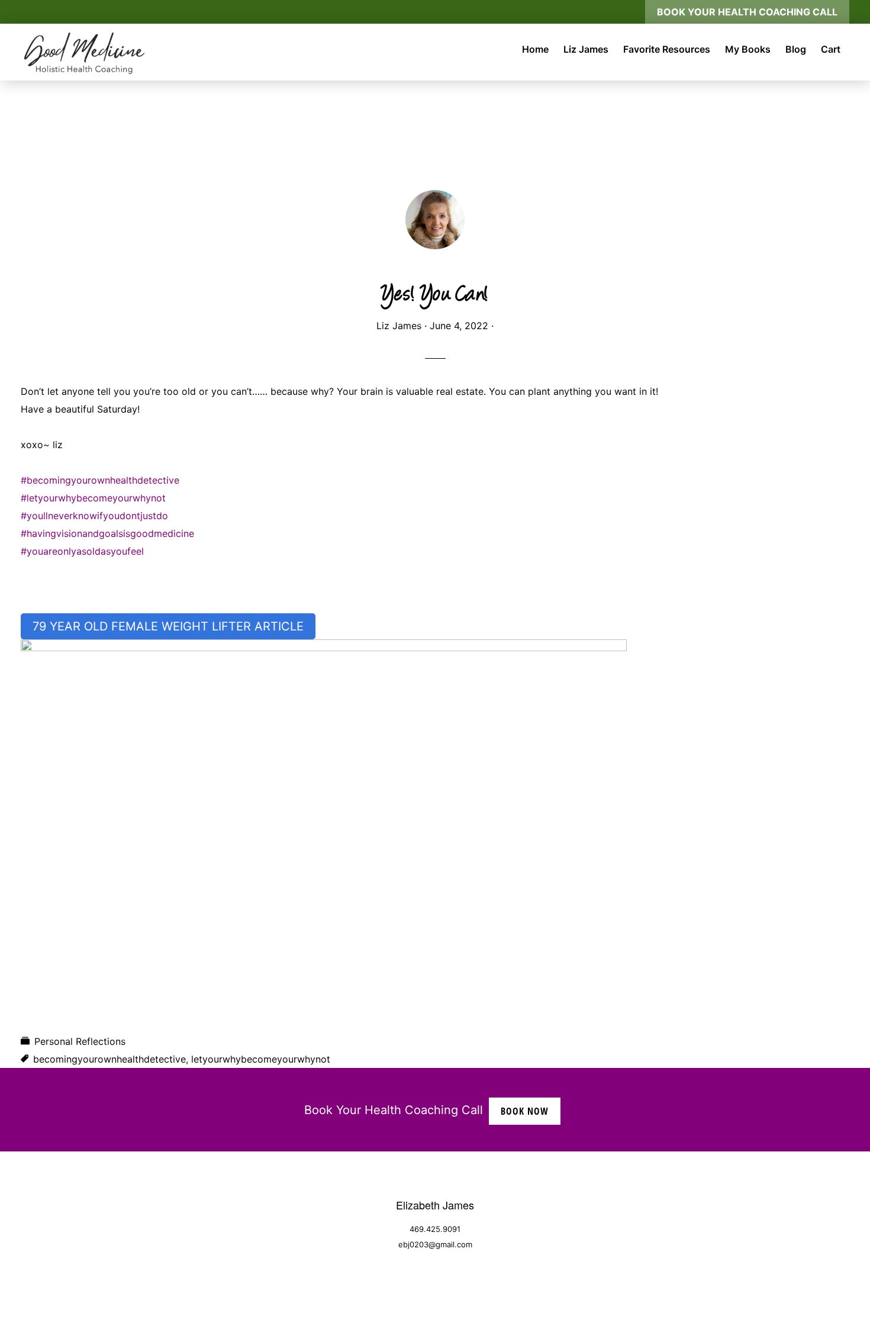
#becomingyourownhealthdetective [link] (100, 480)
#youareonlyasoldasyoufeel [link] (82, 551)
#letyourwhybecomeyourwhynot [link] (93, 498)
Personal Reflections (79, 1041)
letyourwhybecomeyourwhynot (260, 1059)
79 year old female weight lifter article (168, 626)
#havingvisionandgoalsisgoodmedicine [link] (107, 533)
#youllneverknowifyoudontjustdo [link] (94, 516)
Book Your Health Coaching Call (747, 12)
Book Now (525, 1111)
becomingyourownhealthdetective (109, 1059)
